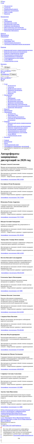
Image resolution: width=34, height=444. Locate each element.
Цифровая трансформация (12, 26)
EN (4, 72)
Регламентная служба (10, 23)
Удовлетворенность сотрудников (14, 58)
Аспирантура (8, 39)
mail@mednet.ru (16, 425)
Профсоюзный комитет (11, 9)
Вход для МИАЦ (6, 421)
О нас (2, 3)
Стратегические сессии (11, 61)
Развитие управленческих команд (14, 53)
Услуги (20, 419)
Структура (7, 7)
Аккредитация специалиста (12, 42)
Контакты (4, 64)
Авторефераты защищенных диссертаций (16, 146)
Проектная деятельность (11, 30)
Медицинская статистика (11, 24)
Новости (3, 33)
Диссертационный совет (11, 144)
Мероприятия (5, 35)
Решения (3, 47)
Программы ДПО (9, 41)
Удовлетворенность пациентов (13, 56)
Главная (6, 140)
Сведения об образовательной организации (17, 44)
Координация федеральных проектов (15, 29)
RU (2, 72)
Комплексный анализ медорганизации (15, 51)
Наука (6, 19)
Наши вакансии (27, 419)
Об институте (8, 6)
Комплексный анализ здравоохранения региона (18, 50)
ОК (19, 438)
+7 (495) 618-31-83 (6, 425)
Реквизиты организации (11, 10)
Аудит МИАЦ (8, 59)
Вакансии (7, 13)
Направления (5, 16)
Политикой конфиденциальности (23, 435)
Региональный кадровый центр (13, 55)
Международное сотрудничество (14, 27)
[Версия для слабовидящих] (14, 71)
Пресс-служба (8, 12)
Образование (8, 21)
